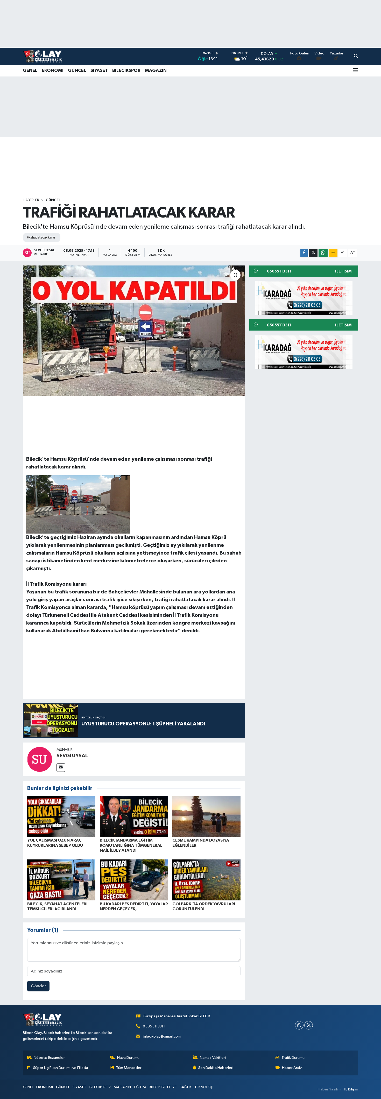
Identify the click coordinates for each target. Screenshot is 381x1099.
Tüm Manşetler (129, 1068)
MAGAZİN (156, 70)
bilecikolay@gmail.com (162, 1036)
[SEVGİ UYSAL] (39, 759)
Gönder (38, 986)
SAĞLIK (186, 1087)
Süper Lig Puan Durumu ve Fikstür (60, 1068)
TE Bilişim (350, 1089)
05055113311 (154, 1026)
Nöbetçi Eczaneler (49, 1058)
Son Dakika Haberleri (215, 1068)
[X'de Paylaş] (313, 253)
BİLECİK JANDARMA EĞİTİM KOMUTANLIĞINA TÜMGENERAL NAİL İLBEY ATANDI (131, 845)
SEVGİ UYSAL (72, 755)
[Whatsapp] (299, 1025)
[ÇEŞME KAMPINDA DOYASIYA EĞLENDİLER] (206, 816)
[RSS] (308, 1025)
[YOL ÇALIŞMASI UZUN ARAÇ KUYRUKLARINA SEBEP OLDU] (61, 816)
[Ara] (356, 56)
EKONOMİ (53, 70)
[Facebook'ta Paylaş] (304, 253)
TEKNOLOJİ (203, 1087)
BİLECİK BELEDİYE (163, 1087)
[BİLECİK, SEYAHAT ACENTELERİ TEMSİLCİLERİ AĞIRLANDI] (61, 880)
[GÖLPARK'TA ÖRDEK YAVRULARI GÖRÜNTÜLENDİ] (206, 880)
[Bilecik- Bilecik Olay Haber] (42, 56)
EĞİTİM (140, 1087)
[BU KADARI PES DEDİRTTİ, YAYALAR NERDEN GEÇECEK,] (134, 880)
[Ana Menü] (355, 70)
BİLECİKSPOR (126, 70)
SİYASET (99, 70)
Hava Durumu (128, 1058)
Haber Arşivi (292, 1068)
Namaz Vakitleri (213, 1058)
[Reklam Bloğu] (303, 298)
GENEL (30, 70)
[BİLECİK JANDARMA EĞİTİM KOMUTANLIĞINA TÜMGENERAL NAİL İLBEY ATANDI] (134, 816)
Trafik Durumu (293, 1058)
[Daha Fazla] (333, 253)
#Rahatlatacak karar (41, 237)
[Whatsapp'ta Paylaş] (323, 253)
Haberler (31, 200)
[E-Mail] (61, 767)
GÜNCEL (77, 70)
